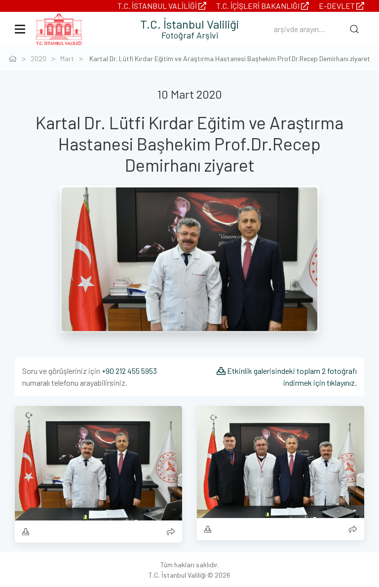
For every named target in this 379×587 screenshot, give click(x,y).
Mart (67, 58)
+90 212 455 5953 (129, 370)
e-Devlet (337, 5)
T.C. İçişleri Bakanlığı (258, 5)
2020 (38, 58)
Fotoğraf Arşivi (189, 35)
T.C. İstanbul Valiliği (157, 5)
